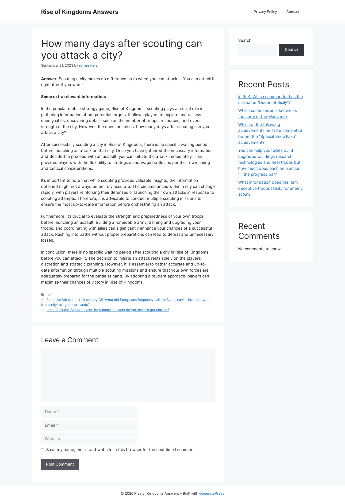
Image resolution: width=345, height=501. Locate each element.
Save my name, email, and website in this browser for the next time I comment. (121, 449)
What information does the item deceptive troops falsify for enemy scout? (270, 188)
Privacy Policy (265, 11)
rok (49, 294)
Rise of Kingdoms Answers (79, 11)
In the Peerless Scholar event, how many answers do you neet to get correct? (107, 310)
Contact (292, 11)
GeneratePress (211, 493)
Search (244, 40)
